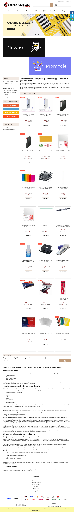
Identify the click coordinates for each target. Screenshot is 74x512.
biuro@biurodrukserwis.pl (55, 506)
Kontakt (36, 486)
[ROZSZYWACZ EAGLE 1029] (46, 288)
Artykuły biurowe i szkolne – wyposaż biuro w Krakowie (10, 84)
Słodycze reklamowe (11, 116)
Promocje (5, 97)
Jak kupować (36, 488)
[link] (37, 25)
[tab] (35, 34)
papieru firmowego (58, 84)
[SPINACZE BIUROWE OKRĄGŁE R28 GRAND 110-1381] (28, 324)
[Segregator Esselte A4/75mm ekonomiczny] (63, 105)
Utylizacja (36, 490)
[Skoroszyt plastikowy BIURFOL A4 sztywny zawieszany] (63, 324)
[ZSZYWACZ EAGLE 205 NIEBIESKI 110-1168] (63, 251)
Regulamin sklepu (36, 480)
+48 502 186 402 (54, 505)
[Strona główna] (17, 5)
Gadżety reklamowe (8, 88)
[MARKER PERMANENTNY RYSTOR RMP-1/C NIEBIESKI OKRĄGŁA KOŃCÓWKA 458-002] (63, 214)
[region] (37, 25)
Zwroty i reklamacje (36, 484)
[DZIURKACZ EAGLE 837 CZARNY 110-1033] (46, 251)
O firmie (36, 479)
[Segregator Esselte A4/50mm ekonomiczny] (28, 141)
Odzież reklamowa (11, 105)
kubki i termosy (9, 399)
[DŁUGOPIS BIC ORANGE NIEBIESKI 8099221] (63, 178)
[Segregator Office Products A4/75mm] (46, 105)
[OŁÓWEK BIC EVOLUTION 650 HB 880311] (46, 214)
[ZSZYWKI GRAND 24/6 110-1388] (28, 288)
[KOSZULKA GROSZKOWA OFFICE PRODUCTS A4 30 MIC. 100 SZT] (63, 141)
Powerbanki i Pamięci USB (10, 112)
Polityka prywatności (36, 482)
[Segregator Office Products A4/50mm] (28, 105)
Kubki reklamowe (11, 109)
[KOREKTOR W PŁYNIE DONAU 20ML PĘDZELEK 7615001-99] (28, 251)
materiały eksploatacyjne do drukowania (18, 422)
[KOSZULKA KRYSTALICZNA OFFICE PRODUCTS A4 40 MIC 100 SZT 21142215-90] (28, 214)
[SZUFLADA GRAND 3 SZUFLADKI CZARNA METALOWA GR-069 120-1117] (46, 178)
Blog (36, 491)
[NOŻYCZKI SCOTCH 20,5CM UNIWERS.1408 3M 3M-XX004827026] (63, 288)
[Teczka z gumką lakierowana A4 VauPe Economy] (28, 178)
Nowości (5, 94)
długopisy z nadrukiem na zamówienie (14, 392)
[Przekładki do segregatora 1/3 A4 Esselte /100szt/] (46, 141)
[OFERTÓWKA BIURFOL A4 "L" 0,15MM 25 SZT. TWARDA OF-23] (46, 324)
